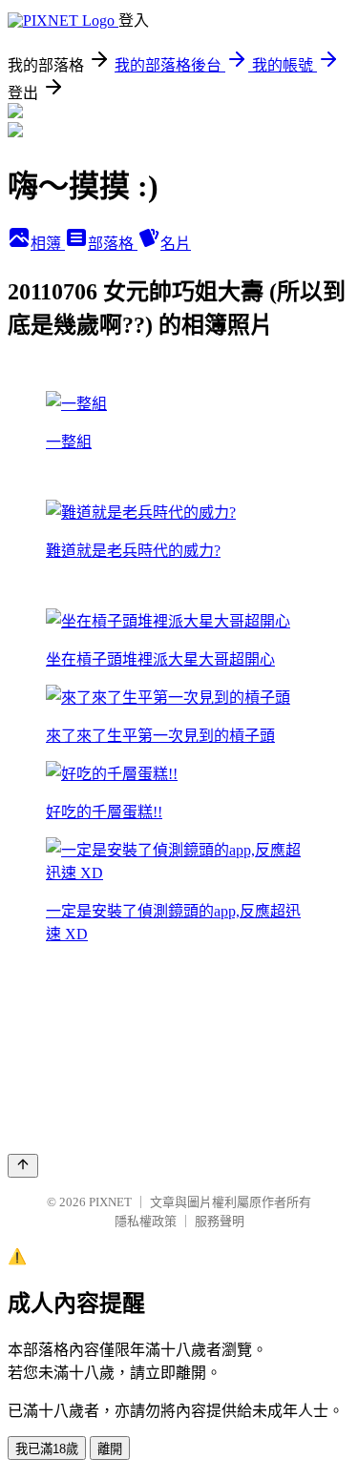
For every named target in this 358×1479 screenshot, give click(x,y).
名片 (175, 244)
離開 (109, 1449)
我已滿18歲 (46, 1449)
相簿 (48, 244)
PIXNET (110, 1202)
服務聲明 (219, 1221)
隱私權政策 (146, 1221)
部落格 (112, 244)
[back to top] (23, 1166)
